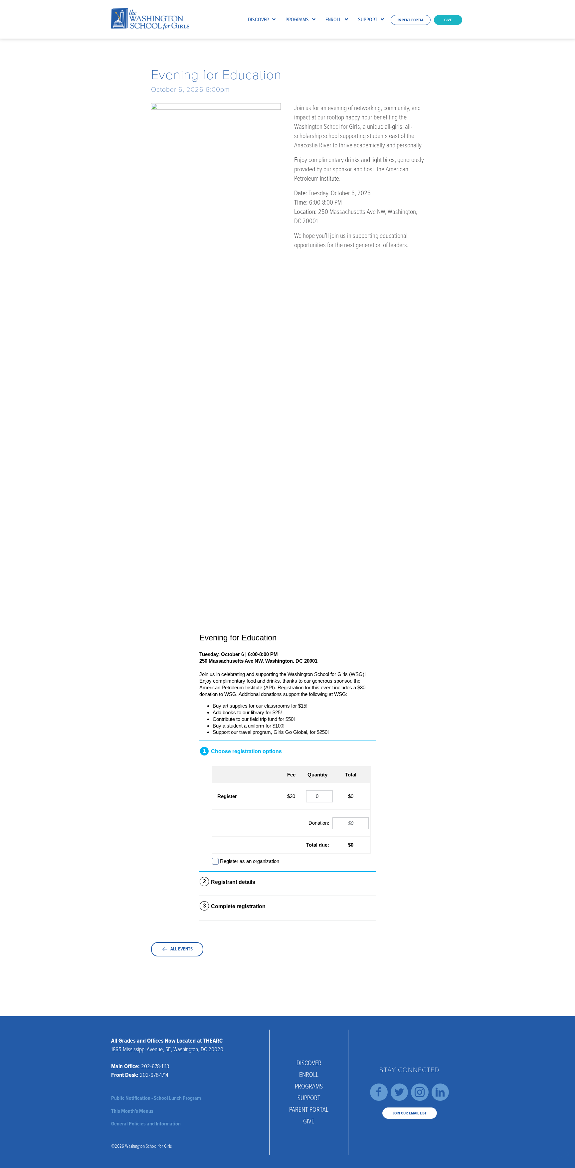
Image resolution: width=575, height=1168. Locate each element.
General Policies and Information (146, 1123)
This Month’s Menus (132, 1111)
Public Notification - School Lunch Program (156, 1098)
